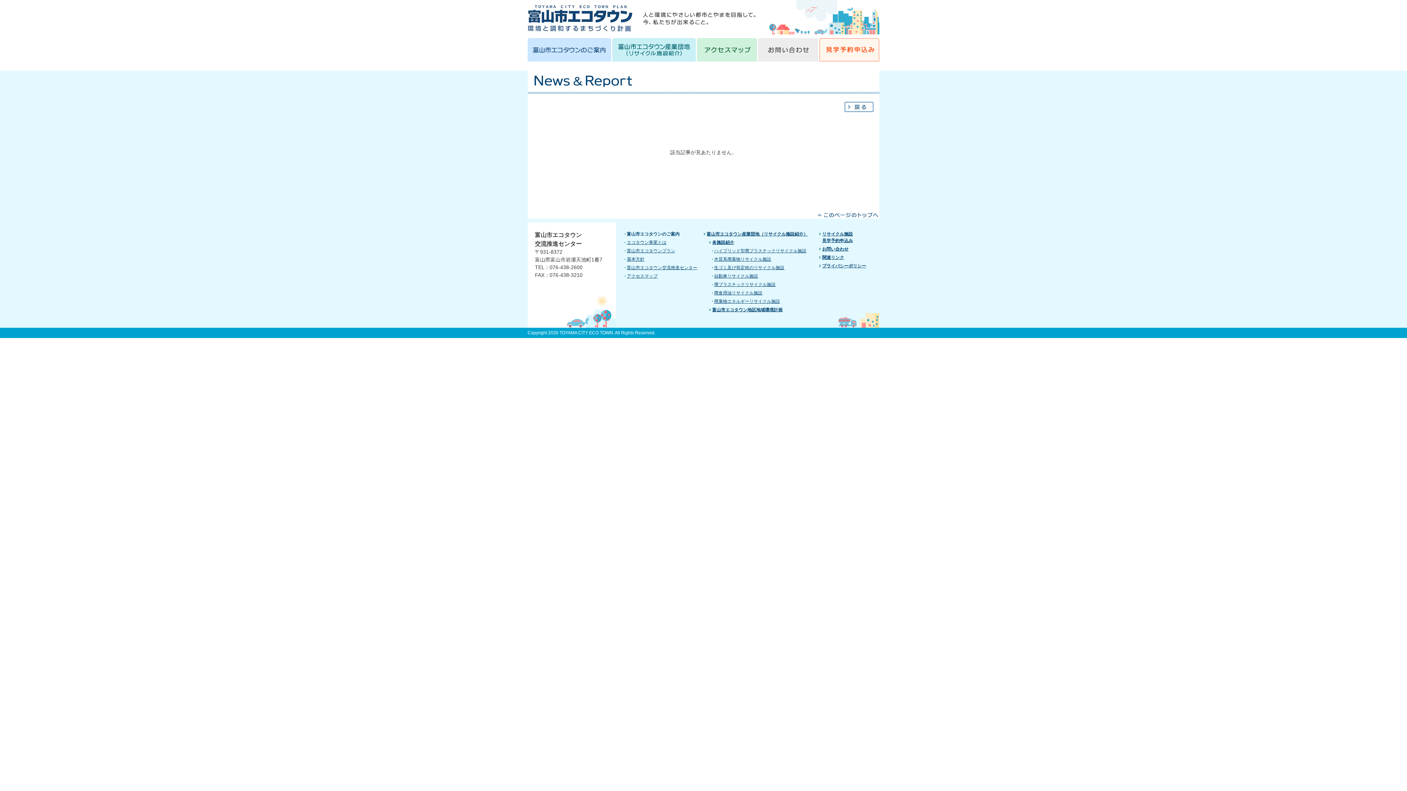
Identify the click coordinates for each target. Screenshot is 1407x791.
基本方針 (636, 259)
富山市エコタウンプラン (651, 250)
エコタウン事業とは (646, 242)
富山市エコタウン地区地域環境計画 (747, 309)
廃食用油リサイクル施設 (738, 293)
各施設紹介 (723, 242)
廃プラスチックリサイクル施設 (745, 284)
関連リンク (833, 257)
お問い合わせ (835, 249)
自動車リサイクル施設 (736, 276)
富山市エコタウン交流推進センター (662, 267)
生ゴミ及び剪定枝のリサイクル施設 (749, 267)
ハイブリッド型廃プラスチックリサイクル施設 (760, 250)
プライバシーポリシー (844, 265)
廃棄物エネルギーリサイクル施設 (747, 301)
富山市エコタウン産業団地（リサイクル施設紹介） (757, 234)
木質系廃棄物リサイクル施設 (742, 259)
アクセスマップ (642, 276)
